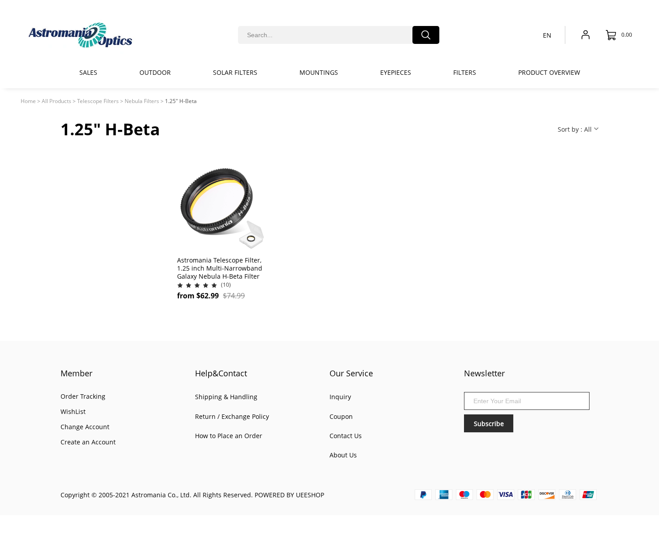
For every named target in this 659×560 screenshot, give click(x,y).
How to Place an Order (228, 435)
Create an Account (88, 442)
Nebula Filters (142, 101)
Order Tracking (83, 396)
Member (76, 373)
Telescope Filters (98, 101)
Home (28, 101)
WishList (73, 411)
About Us (343, 455)
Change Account (85, 426)
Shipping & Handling (226, 396)
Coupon (341, 416)
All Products (56, 101)
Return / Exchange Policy (232, 416)
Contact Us (346, 435)
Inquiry (340, 396)
